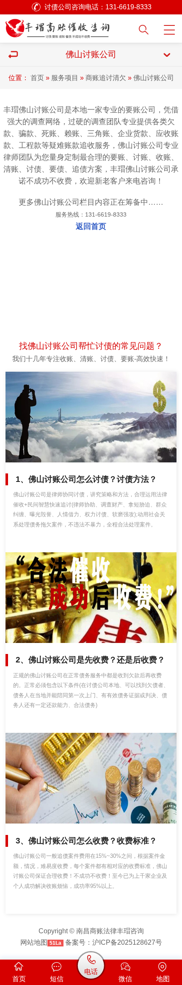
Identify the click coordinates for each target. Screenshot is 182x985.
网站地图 (33, 942)
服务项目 (64, 77)
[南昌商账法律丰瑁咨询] (68, 26)
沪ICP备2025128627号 (127, 942)
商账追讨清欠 (105, 77)
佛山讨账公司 (153, 77)
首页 (37, 77)
